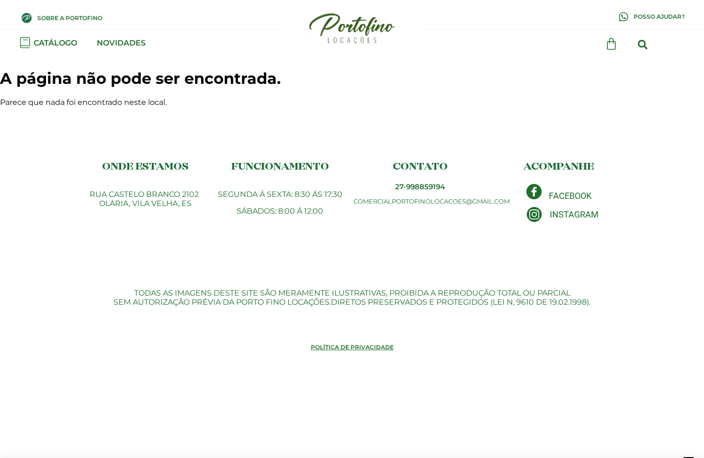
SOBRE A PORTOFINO (69, 18)
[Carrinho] (611, 43)
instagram (574, 214)
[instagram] (534, 214)
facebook (570, 196)
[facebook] (534, 191)
